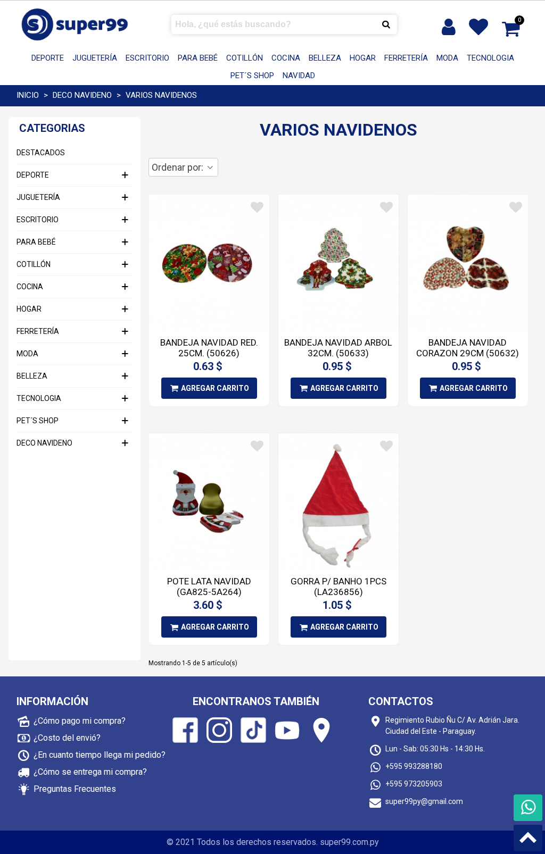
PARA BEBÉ (198, 58)
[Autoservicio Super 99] (75, 24)
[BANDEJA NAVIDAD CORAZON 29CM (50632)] (468, 263)
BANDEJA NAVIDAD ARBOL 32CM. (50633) (338, 347)
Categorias (52, 128)
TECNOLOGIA (490, 58)
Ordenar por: (178, 167)
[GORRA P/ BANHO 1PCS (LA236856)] (338, 502)
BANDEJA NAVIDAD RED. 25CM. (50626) (209, 347)
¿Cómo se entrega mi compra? (90, 772)
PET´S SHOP (252, 75)
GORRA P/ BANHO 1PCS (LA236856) (338, 586)
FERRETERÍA (406, 58)
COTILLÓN (244, 58)
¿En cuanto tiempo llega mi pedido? (100, 755)
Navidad (299, 75)
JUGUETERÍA (94, 58)
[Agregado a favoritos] (257, 207)
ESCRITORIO (147, 58)
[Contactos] (528, 807)
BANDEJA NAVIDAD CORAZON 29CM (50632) (467, 347)
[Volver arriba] (528, 838)
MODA (447, 58)
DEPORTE (47, 58)
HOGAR (363, 58)
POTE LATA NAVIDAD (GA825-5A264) (209, 586)
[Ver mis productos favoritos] (481, 27)
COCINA (285, 58)
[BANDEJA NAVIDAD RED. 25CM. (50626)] (209, 263)
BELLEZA (325, 58)
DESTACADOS (40, 152)
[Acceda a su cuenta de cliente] (450, 27)
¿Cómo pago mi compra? (80, 721)
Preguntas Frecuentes (75, 789)
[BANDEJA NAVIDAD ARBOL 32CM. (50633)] (338, 263)
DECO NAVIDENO (44, 443)
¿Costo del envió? (67, 738)
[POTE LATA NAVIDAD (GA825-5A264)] (209, 502)
